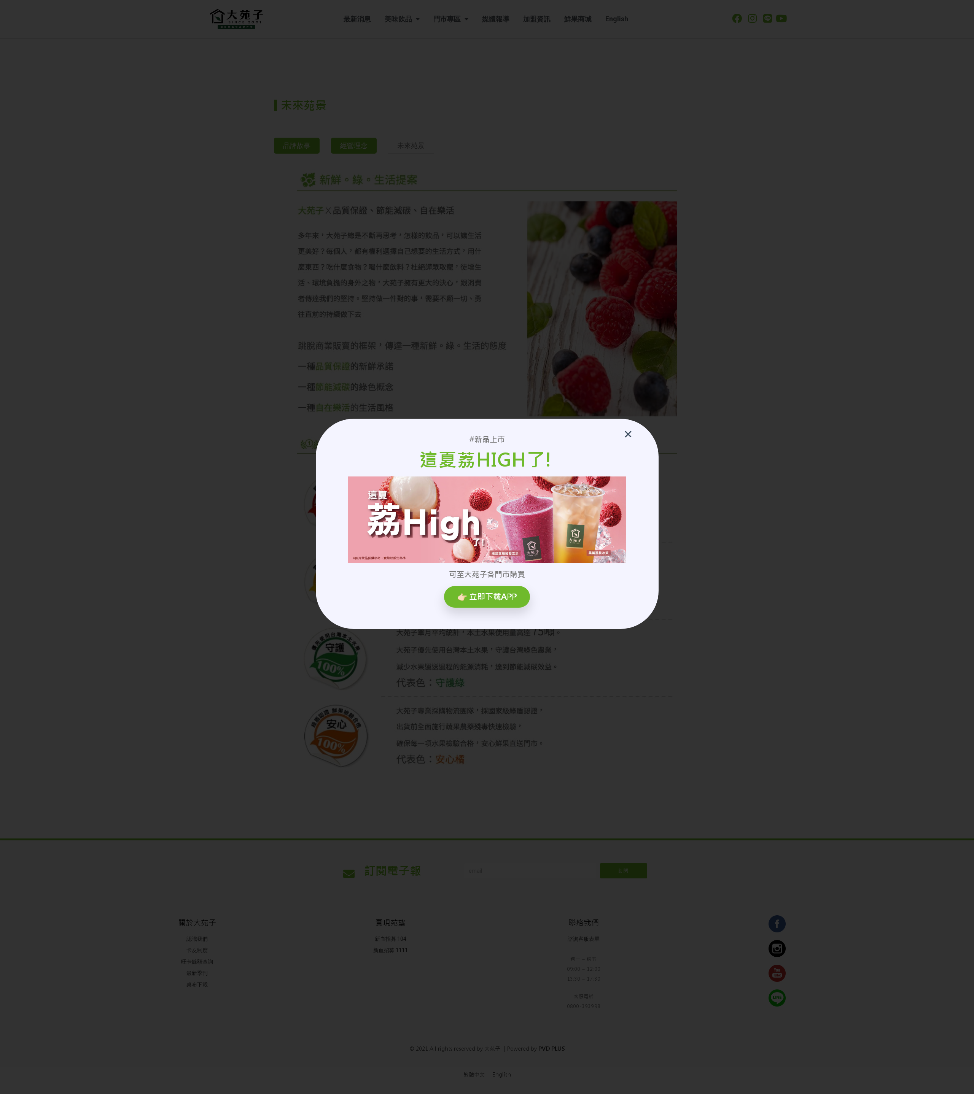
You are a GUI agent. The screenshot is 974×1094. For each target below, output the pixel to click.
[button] (487, 597)
